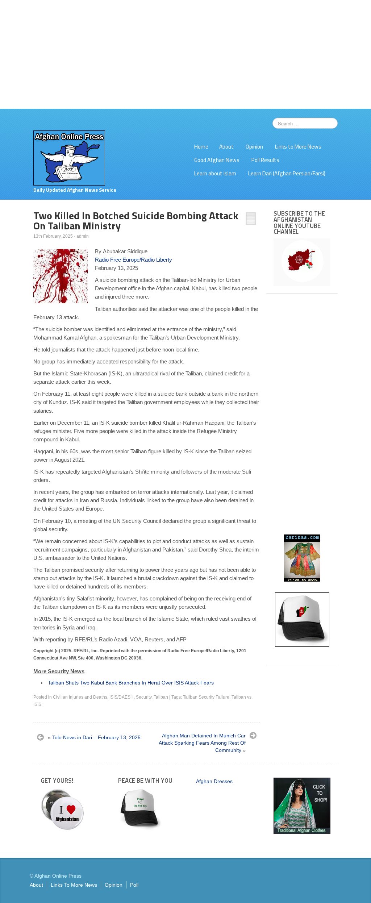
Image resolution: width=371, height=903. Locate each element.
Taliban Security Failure (206, 697)
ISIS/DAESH (121, 697)
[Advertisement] (185, 54)
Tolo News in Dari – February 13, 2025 (96, 737)
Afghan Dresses (214, 781)
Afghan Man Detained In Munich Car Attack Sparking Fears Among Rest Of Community (202, 743)
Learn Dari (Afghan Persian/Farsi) (286, 173)
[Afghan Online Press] (69, 158)
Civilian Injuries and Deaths (80, 697)
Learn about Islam (215, 173)
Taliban (161, 697)
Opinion (254, 146)
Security (143, 697)
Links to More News (298, 146)
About (226, 146)
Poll (134, 885)
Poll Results (265, 160)
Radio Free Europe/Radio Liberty (133, 260)
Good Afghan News (216, 160)
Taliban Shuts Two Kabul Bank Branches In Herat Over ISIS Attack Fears (131, 683)
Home (201, 146)
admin (82, 236)
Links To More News (74, 885)
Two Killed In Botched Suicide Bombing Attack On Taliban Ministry (135, 220)
